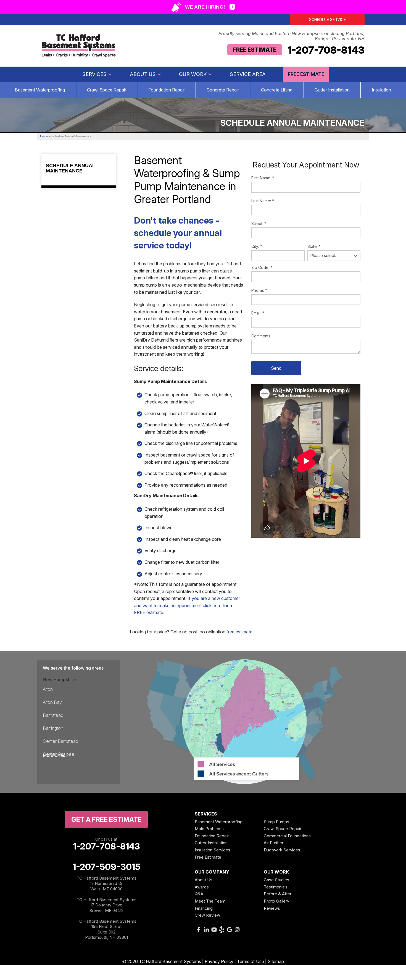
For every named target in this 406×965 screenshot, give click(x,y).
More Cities (54, 755)
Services (94, 74)
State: (314, 246)
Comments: (261, 336)
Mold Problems (209, 828)
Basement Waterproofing (40, 90)
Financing (204, 908)
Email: (257, 313)
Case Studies (276, 879)
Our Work (193, 74)
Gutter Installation (332, 90)
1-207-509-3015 (106, 866)
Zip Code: (261, 267)
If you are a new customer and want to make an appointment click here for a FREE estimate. (187, 605)
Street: (258, 223)
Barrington (53, 728)
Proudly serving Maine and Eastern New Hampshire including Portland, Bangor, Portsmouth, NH (291, 36)
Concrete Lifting (276, 90)
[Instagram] (237, 929)
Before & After (277, 893)
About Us (143, 74)
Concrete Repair (223, 90)
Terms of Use (250, 961)
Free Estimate (254, 49)
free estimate (239, 631)
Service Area (248, 74)
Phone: (259, 290)
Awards (202, 887)
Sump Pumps (276, 821)
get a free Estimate (106, 819)
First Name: (262, 177)
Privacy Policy (219, 961)
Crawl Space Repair (106, 90)
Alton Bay (52, 702)
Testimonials (276, 887)
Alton (48, 689)
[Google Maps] (229, 929)
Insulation (381, 90)
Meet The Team (210, 901)
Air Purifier (273, 842)
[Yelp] (221, 929)
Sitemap (276, 961)
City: (256, 246)
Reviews (272, 908)
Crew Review (207, 915)
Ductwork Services (282, 850)
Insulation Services (212, 850)
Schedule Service (327, 19)
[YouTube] (214, 929)
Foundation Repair (166, 90)
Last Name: (262, 200)
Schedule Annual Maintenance (70, 168)
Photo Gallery (276, 901)
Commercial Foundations (287, 835)
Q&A (199, 893)
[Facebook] (198, 929)
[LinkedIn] (206, 929)
